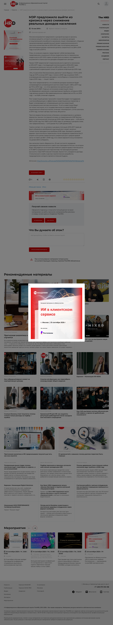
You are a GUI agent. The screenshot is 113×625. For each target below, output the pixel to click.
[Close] (83, 284)
